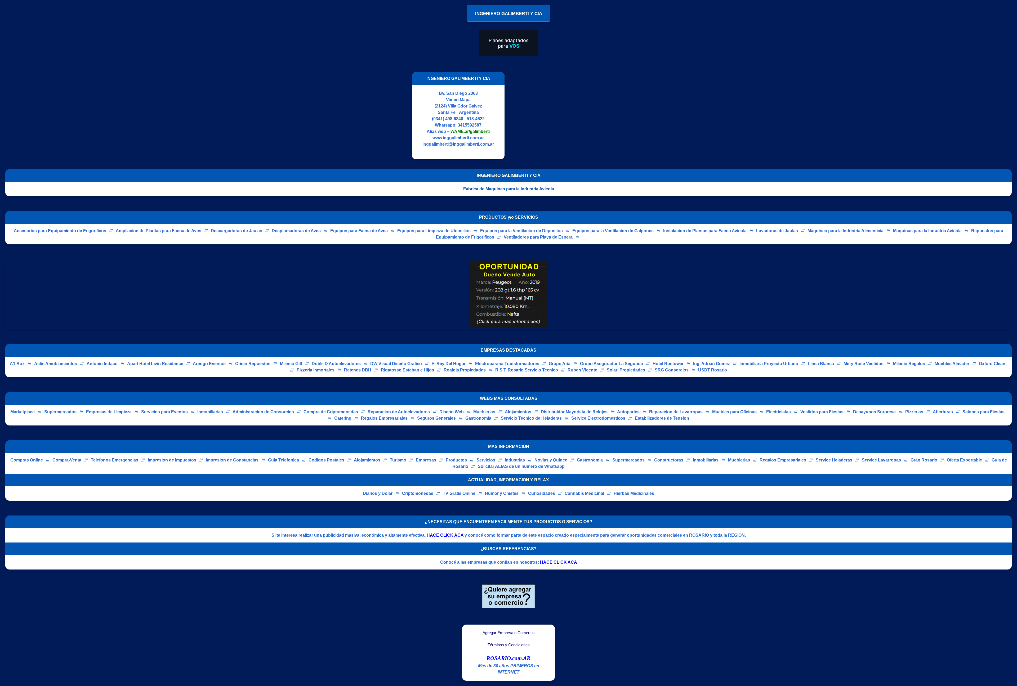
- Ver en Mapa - (458, 99)
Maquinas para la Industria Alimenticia (846, 230)
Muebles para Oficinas (734, 412)
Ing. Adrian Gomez (711, 363)
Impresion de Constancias (232, 460)
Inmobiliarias (210, 412)
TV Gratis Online (459, 493)
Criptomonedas (417, 493)
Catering (342, 418)
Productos (456, 460)
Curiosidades (541, 493)
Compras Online (26, 460)
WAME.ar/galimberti (470, 131)
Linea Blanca (821, 363)
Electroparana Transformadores (507, 363)
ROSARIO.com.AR (508, 658)
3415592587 (469, 125)
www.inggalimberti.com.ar (458, 138)
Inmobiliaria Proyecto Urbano (768, 363)
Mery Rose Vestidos (864, 363)
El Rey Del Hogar (448, 363)
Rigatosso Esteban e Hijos (407, 370)
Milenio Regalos (909, 363)
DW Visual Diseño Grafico (396, 363)
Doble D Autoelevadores (336, 363)
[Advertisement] (554, 116)
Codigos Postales (326, 460)
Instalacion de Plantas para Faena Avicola (705, 230)
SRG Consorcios (672, 370)
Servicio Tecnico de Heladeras (531, 418)
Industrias (515, 460)
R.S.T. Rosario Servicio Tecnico (526, 370)
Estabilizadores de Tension (662, 418)
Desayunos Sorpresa (874, 412)
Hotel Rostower (668, 363)
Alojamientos (518, 412)
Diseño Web (451, 412)
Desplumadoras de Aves (296, 230)
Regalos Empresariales (384, 418)
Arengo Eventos (209, 363)
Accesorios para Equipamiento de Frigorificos (60, 230)
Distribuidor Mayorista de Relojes (574, 412)
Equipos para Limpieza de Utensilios (434, 230)
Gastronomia (478, 418)
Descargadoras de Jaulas (236, 230)
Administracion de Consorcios (263, 412)
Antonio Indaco (102, 363)
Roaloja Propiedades (465, 370)
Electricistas (778, 412)
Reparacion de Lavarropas (676, 412)
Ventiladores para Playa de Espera (538, 237)
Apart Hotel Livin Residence (155, 363)
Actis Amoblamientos (55, 363)
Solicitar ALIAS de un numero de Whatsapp (521, 466)
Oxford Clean (992, 363)
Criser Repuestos (252, 363)
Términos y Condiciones (509, 645)
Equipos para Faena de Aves (359, 230)
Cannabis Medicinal (584, 493)
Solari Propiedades (626, 370)
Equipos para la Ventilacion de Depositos (521, 230)
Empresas (426, 460)
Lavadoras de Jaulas (777, 230)
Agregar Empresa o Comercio (508, 633)
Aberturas (943, 412)
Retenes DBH (357, 370)
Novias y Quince (550, 460)
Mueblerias (484, 412)
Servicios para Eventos (164, 412)
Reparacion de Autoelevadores (399, 412)
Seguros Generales (436, 418)
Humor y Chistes (502, 493)
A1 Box (17, 363)
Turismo (398, 460)
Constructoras (668, 460)
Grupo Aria (559, 363)
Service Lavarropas (881, 460)
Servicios (485, 460)
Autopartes (628, 412)
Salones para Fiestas (983, 412)
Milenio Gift (291, 363)
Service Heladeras (834, 460)
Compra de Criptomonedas (331, 412)
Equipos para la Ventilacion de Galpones (613, 230)
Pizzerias (914, 412)
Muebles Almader (952, 363)
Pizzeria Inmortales (315, 370)
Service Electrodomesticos (598, 418)
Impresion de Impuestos (172, 460)
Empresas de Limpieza (109, 412)
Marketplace (22, 412)
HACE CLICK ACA (445, 535)
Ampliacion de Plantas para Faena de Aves (158, 230)
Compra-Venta (66, 460)
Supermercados (60, 412)
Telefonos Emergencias (114, 460)
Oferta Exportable (964, 460)
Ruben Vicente (582, 370)
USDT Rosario (712, 370)
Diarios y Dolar (377, 493)
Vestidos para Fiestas (822, 412)
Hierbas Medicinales (634, 493)
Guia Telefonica (283, 460)
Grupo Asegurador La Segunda (611, 363)
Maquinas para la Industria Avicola (927, 230)
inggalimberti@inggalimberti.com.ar (458, 144)
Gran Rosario (924, 460)
